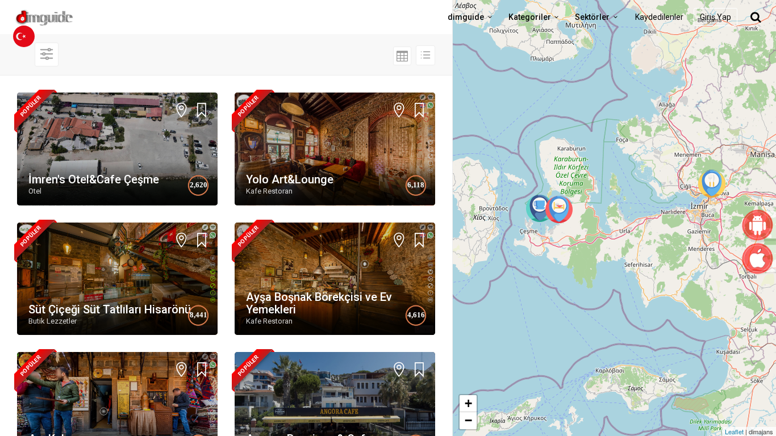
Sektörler (592, 17)
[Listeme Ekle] (201, 110)
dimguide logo (62, 17)
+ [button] (468, 403)
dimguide (466, 17)
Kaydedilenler (659, 17)
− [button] (468, 420)
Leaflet (734, 431)
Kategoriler (529, 17)
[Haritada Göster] (181, 111)
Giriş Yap (715, 17)
